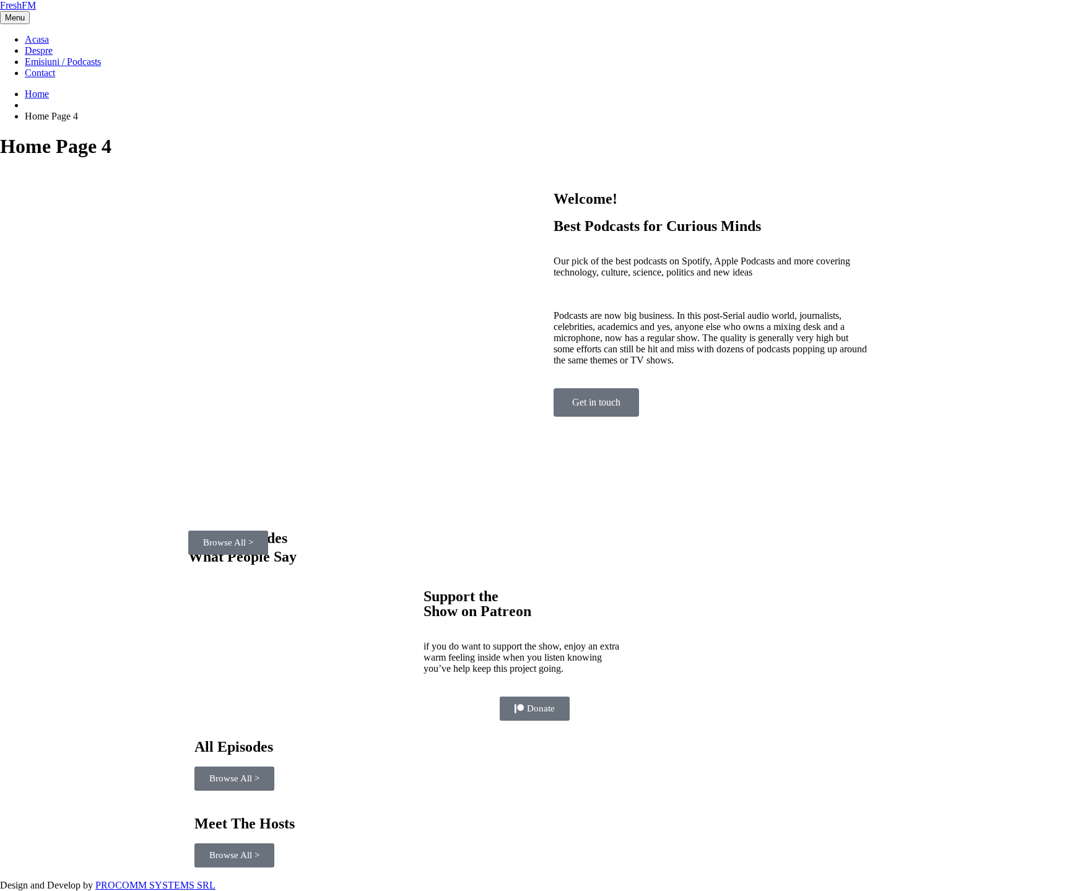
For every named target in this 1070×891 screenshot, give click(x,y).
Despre (39, 50)
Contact (40, 72)
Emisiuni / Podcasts (63, 61)
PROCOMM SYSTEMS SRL (155, 885)
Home (37, 94)
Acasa (37, 39)
